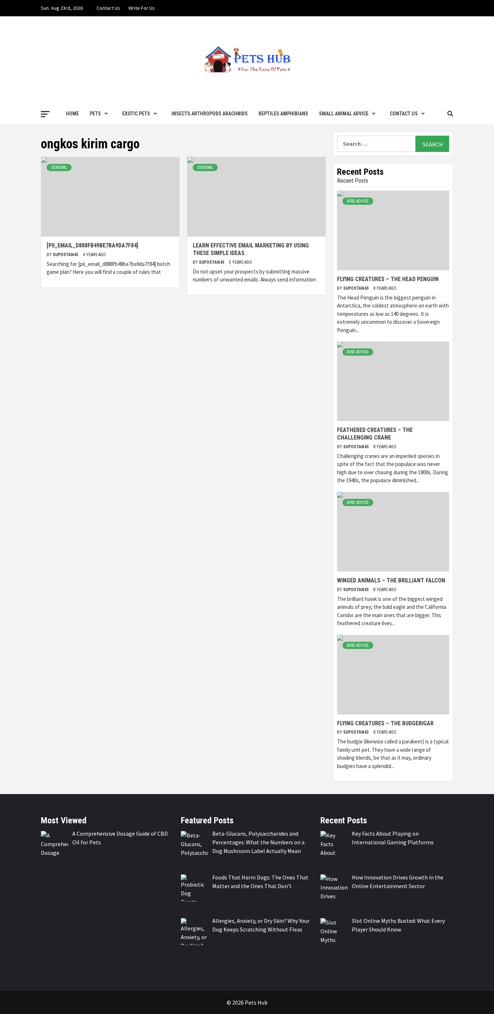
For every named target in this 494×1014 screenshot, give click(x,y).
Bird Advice (358, 201)
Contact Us (108, 8)
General (59, 167)
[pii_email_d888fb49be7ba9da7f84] (92, 245)
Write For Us (141, 8)
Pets (95, 113)
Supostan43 (66, 254)
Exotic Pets (136, 113)
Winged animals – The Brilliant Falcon (391, 580)
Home (72, 113)
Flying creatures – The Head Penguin (388, 279)
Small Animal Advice (344, 113)
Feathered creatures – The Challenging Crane (375, 434)
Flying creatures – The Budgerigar (385, 723)
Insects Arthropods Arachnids (209, 113)
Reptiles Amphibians (283, 113)
